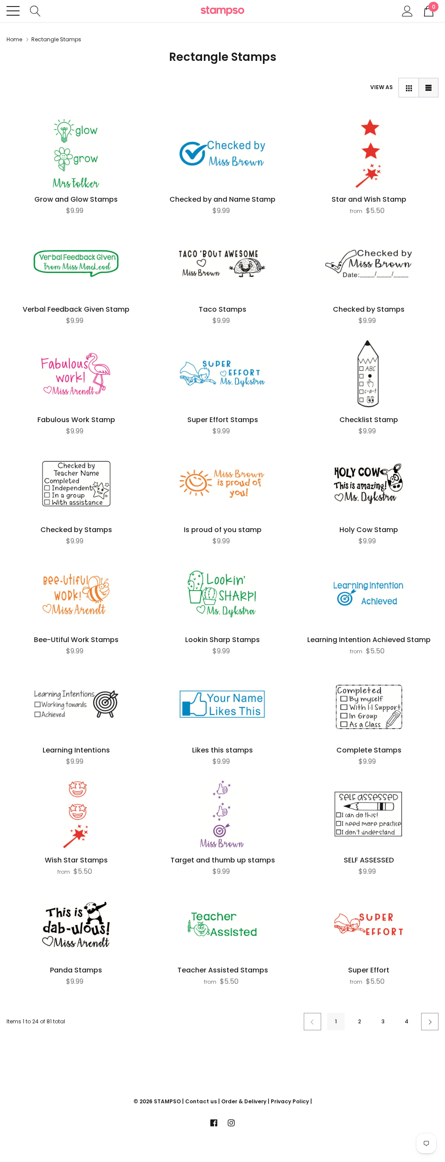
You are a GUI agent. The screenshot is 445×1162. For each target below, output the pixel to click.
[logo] (222, 11)
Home (14, 39)
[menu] (13, 10)
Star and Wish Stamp (369, 199)
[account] (407, 10)
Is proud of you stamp (223, 530)
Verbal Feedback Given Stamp (76, 309)
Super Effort (368, 970)
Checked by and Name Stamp (222, 199)
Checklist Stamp (368, 420)
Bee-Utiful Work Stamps (76, 640)
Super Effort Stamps (222, 420)
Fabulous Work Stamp (76, 420)
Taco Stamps (222, 309)
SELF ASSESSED (369, 860)
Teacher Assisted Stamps (222, 970)
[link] (76, 154)
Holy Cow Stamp (368, 530)
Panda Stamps (76, 970)
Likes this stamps (222, 750)
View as (381, 87)
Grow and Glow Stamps (76, 199)
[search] (35, 10)
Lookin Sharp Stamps (222, 640)
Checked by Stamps (369, 309)
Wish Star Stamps (76, 860)
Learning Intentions (76, 750)
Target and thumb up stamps (222, 860)
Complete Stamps (369, 750)
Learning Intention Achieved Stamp (369, 640)
